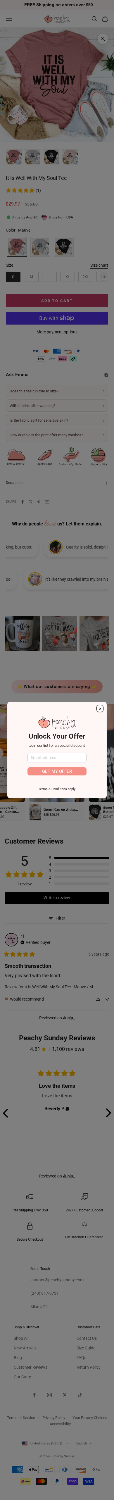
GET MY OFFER (57, 771)
